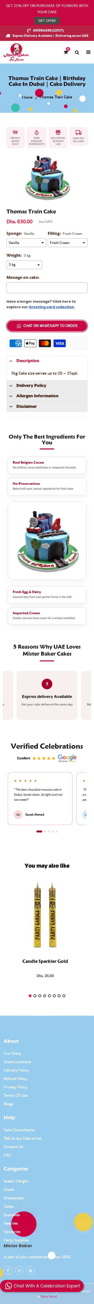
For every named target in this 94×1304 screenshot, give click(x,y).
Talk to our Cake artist (23, 1138)
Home (27, 97)
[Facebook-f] (8, 1270)
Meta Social (48, 1296)
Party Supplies (16, 1240)
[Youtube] (30, 1270)
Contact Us (13, 1147)
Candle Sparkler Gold (45, 961)
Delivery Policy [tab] (31, 385)
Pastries (11, 1223)
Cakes (9, 1206)
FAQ (7, 1155)
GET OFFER (47, 20)
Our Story (12, 1053)
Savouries (12, 1232)
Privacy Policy (15, 1087)
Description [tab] (27, 361)
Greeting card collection (51, 307)
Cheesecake (14, 1198)
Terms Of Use (15, 1095)
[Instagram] (19, 1270)
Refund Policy (15, 1079)
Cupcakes (12, 1215)
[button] (39, 831)
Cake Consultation (19, 1130)
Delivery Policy (16, 1070)
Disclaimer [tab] (26, 406)
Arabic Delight (16, 1181)
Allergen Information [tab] (37, 396)
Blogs (8, 1104)
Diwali (9, 1190)
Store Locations (17, 1062)
